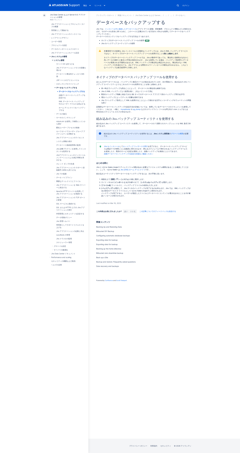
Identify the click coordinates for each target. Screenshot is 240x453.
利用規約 (153, 446)
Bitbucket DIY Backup (105, 231)
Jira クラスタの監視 (64, 239)
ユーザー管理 (56, 41)
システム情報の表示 (64, 141)
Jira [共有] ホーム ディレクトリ (132, 170)
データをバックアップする (66, 88)
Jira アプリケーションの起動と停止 (70, 231)
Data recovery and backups (107, 266)
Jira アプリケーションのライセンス (70, 137)
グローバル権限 (177, 133)
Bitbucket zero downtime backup (109, 253)
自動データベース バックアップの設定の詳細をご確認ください (128, 154)
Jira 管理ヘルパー (63, 221)
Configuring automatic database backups (113, 236)
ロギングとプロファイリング (67, 84)
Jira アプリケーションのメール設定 (65, 53)
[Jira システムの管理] (166, 15)
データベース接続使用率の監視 (68, 145)
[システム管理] (171, 15)
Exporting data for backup (107, 240)
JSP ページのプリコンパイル (67, 80)
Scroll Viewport (121, 280)
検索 (178, 5)
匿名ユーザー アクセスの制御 (67, 128)
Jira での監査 (61, 174)
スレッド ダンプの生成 (65, 164)
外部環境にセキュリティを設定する (70, 214)
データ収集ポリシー (64, 217)
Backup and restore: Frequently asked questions (116, 262)
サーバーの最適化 (61, 250)
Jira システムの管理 (59, 56)
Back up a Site (102, 257)
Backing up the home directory (108, 249)
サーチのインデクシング (65, 118)
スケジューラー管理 (64, 242)
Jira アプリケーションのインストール (66, 34)
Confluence (109, 280)
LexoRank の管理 (63, 235)
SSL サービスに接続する (66, 204)
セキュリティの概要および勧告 (63, 261)
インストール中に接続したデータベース (120, 29)
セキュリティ (165, 446)
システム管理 (59, 60)
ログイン (185, 5)
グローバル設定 (60, 246)
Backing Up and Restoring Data (109, 227)
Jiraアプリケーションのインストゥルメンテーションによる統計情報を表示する (70, 157)
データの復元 (61, 114)
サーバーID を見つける (65, 64)
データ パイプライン (64, 177)
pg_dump (137, 109)
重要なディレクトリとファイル (68, 181)
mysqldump (125, 109)
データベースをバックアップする (72, 91)
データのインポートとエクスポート (65, 49)
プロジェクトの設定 (59, 45)
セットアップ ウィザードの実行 (135, 146)
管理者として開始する (60, 30)
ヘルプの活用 (56, 265)
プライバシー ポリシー (138, 446)
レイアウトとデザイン (60, 38)
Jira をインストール (112, 146)
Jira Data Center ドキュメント (63, 254)
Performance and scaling (61, 257)
